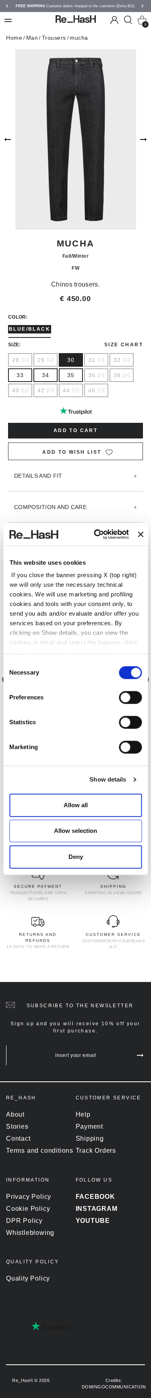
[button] (7, 6)
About (15, 1114)
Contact (18, 1138)
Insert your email (75, 1055)
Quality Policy (28, 1278)
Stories (17, 1126)
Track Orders (96, 1150)
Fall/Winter (75, 256)
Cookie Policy (28, 1208)
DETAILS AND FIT (38, 476)
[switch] (130, 697)
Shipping (90, 1138)
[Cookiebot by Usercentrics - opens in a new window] (96, 534)
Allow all (76, 805)
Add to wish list (71, 452)
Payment (89, 1126)
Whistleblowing (30, 1232)
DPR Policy (24, 1220)
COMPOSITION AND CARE (50, 507)
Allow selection (75, 830)
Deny (75, 856)
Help (83, 1114)
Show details (107, 779)
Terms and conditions (39, 1150)
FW (75, 268)
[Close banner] (141, 534)
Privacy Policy (28, 1196)
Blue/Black (29, 329)
